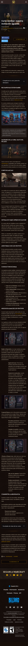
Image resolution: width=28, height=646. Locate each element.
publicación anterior (5, 541)
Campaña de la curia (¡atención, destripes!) (11, 81)
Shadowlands (9, 556)
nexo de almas (18, 313)
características (4, 163)
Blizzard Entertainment (8, 28)
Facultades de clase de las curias (12, 526)
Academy (16, 556)
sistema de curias (18, 99)
